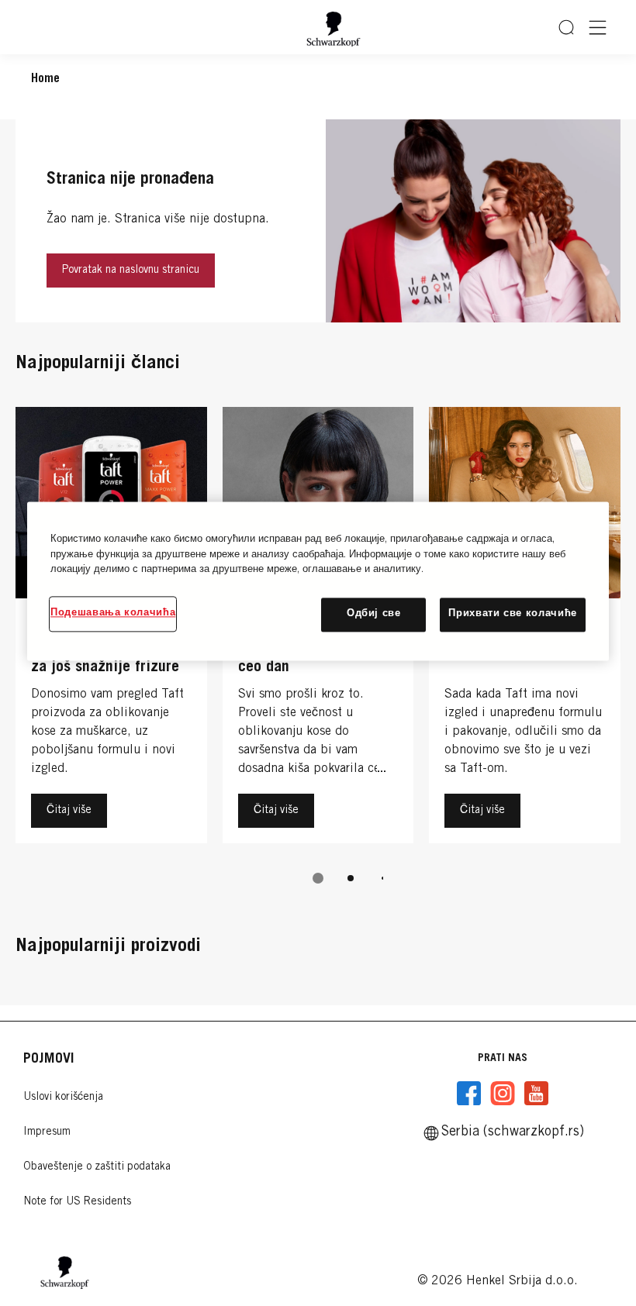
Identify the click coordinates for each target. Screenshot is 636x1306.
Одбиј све (374, 614)
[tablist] (318, 878)
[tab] (318, 878)
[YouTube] (536, 1093)
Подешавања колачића (112, 613)
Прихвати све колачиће (512, 614)
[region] (318, 580)
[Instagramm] (502, 1093)
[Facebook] (469, 1093)
